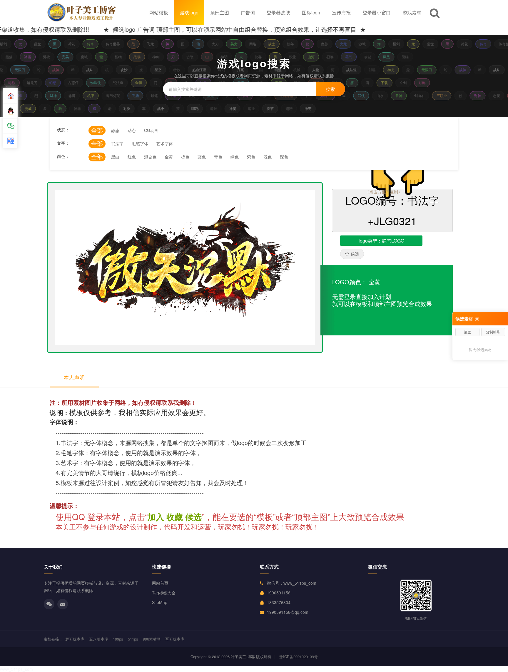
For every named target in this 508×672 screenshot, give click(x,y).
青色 (218, 157)
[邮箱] (62, 604)
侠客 (260, 56)
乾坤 (216, 108)
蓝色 (202, 157)
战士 (268, 43)
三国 (255, 69)
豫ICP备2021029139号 (298, 656)
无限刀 (16, 69)
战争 (163, 108)
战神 (51, 69)
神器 (79, 108)
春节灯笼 (110, 95)
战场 (139, 56)
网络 (249, 43)
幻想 (55, 82)
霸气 (351, 56)
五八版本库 (98, 639)
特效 (172, 69)
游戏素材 (411, 12)
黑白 (115, 157)
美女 (230, 43)
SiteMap (159, 602)
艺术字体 (164, 143)
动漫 (274, 69)
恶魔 (69, 95)
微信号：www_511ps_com (291, 583)
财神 (50, 95)
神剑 (158, 56)
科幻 (217, 69)
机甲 (88, 95)
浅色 (267, 157)
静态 (115, 130)
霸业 (254, 108)
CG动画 (151, 130)
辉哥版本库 (74, 639)
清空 (467, 331)
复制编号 (493, 331)
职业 (294, 56)
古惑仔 (76, 82)
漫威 (30, 108)
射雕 (368, 69)
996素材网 (152, 639)
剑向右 (417, 95)
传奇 (87, 43)
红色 (132, 157)
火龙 (340, 43)
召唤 (332, 56)
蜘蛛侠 (98, 82)
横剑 (393, 43)
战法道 (347, 69)
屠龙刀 (35, 82)
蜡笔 (151, 95)
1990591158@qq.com (287, 612)
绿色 (234, 157)
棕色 (185, 157)
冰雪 (30, 56)
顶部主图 (219, 12)
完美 (67, 56)
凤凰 (388, 56)
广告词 (248, 12)
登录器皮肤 (278, 12)
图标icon (311, 12)
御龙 (386, 69)
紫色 (251, 157)
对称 (14, 82)
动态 (132, 130)
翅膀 (291, 108)
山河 (313, 56)
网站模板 (158, 12)
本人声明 (74, 377)
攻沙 (119, 69)
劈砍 (49, 56)
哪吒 (197, 108)
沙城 (358, 43)
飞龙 (147, 43)
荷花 (68, 43)
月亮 (236, 69)
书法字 (117, 143)
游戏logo (189, 12)
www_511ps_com (16, 669)
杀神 (396, 95)
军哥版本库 (174, 639)
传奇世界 (110, 43)
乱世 (34, 43)
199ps (118, 639)
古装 (192, 56)
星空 (154, 69)
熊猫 (11, 56)
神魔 (235, 108)
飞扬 (132, 95)
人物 (311, 69)
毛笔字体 (140, 143)
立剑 (406, 82)
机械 (292, 69)
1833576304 (278, 602)
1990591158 (278, 593)
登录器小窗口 (376, 12)
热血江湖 (195, 69)
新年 (287, 43)
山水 (377, 95)
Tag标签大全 (164, 593)
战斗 (85, 69)
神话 (226, 56)
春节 (272, 108)
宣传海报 (341, 12)
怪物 (120, 56)
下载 (387, 82)
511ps (133, 639)
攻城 (370, 56)
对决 (129, 108)
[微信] (49, 604)
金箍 (141, 82)
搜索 (330, 89)
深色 (284, 157)
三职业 (439, 95)
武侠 (358, 95)
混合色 (150, 157)
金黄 (169, 157)
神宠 (310, 108)
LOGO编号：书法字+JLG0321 (392, 210)
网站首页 (160, 583)
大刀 (211, 43)
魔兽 (321, 43)
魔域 (86, 56)
